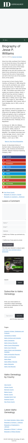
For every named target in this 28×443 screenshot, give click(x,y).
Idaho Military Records (10, 361)
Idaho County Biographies (11, 345)
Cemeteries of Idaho (10, 335)
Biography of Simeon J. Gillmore (13, 422)
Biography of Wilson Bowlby (12, 431)
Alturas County (8, 387)
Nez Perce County (9, 192)
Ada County (7, 385)
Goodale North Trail (10, 397)
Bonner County (8, 394)
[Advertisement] (14, 23)
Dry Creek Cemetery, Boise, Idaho (14, 420)
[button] (25, 40)
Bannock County (9, 389)
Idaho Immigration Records (12, 354)
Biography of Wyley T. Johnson (13, 429)
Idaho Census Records (10, 343)
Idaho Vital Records (10, 366)
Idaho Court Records (10, 348)
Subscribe (19, 315)
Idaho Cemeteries (9, 340)
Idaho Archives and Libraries (12, 338)
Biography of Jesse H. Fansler (12, 194)
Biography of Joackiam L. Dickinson (14, 197)
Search (6, 279)
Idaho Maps (7, 359)
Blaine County (8, 392)
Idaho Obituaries (9, 364)
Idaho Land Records (10, 357)
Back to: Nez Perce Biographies (14, 141)
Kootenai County (9, 399)
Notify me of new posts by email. (12, 240)
